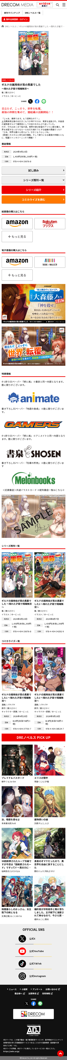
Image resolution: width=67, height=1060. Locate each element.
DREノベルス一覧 (32, 12)
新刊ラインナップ (12, 12)
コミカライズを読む (33, 199)
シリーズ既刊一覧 (33, 180)
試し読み (33, 170)
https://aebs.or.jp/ (11, 1051)
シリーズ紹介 (33, 190)
